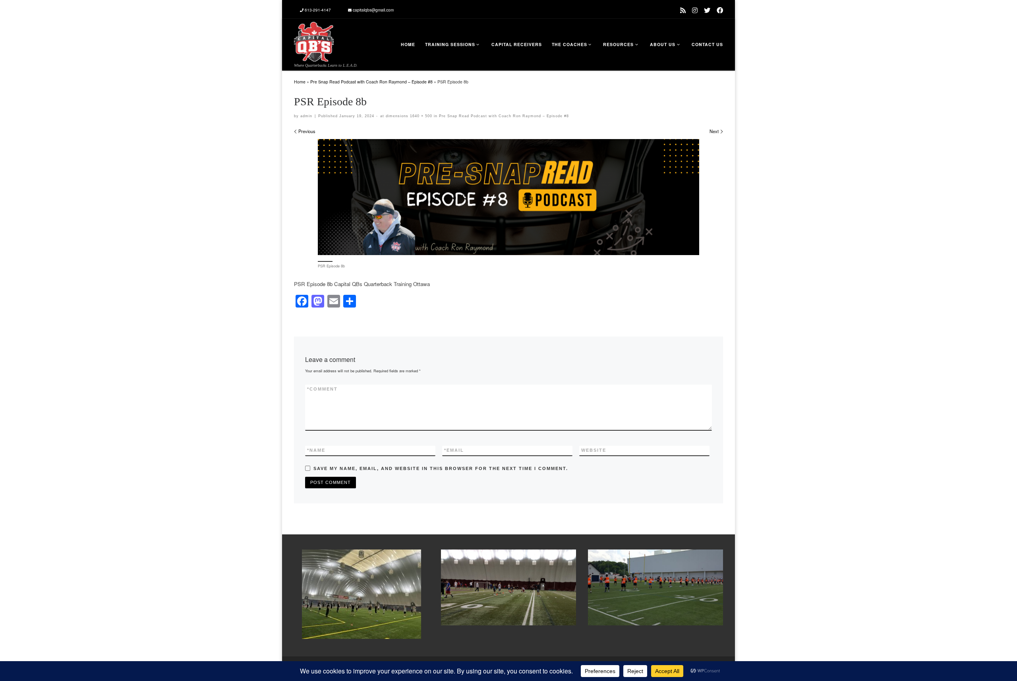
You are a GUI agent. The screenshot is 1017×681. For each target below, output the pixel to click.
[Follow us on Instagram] (695, 10)
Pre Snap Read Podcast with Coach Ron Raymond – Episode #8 (371, 82)
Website (593, 450)
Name (316, 450)
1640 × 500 (420, 116)
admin (306, 116)
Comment (322, 389)
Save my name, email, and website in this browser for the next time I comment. (440, 468)
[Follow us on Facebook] (720, 10)
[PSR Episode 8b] (508, 197)
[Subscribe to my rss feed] (683, 10)
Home (299, 82)
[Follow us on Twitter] (707, 10)
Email (454, 450)
